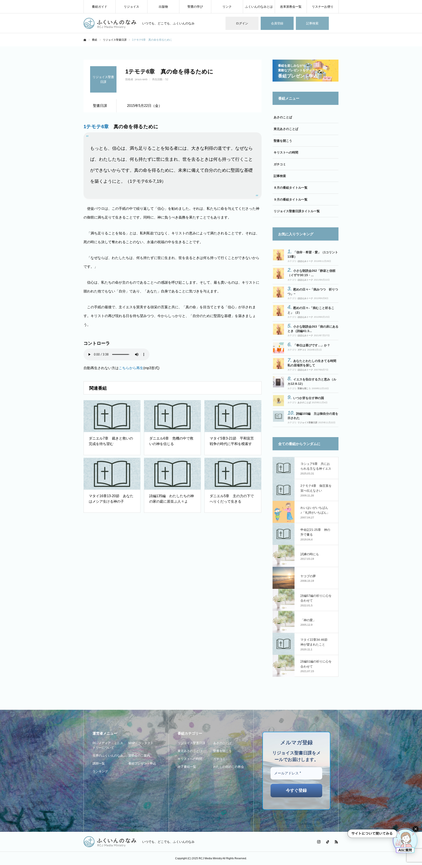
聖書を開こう (283, 140)
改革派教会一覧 (291, 6)
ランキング (100, 771)
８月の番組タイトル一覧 (290, 187)
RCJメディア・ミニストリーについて (108, 745)
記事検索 (312, 23)
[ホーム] (85, 40)
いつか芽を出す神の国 (308, 398)
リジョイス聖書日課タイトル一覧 (297, 211)
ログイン (242, 23)
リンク (227, 6)
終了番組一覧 (187, 766)
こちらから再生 (131, 368)
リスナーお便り (322, 6)
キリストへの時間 (286, 152)
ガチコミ (280, 164)
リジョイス (131, 6)
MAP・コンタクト (140, 743)
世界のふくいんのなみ (108, 755)
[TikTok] (327, 841)
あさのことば (283, 117)
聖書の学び (195, 6)
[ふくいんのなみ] (110, 23)
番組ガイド (99, 6)
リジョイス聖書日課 (307, 422)
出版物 (163, 6)
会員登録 (277, 23)
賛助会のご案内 (139, 755)
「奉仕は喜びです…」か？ (311, 345)
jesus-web (141, 79)
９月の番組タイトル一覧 (290, 199)
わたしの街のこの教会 (228, 766)
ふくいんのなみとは (259, 6)
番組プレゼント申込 (142, 763)
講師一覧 (99, 763)
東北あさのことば (286, 129)
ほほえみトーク (305, 261)
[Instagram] (318, 841)
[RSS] (336, 841)
